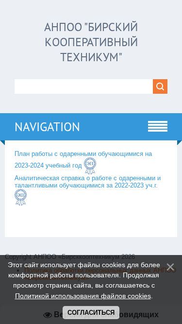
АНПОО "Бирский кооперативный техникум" (91, 42)
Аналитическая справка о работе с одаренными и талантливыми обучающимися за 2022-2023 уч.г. (88, 181)
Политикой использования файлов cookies (83, 296)
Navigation (47, 127)
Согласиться (91, 312)
